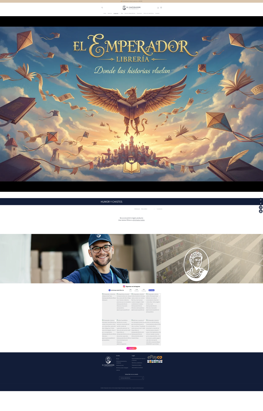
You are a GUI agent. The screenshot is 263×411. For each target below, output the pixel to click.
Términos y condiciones (137, 362)
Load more (131, 348)
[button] (102, 7)
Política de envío (120, 365)
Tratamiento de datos (136, 365)
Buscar (117, 358)
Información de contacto (137, 367)
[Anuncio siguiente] (161, 1)
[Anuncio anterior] (101, 1)
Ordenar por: (137, 209)
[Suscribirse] (142, 378)
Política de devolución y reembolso (121, 362)
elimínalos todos (139, 220)
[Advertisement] (41, 400)
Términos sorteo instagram (122, 367)
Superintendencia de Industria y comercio (138, 359)
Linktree (118, 370)
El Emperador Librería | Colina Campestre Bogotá (112, 387)
